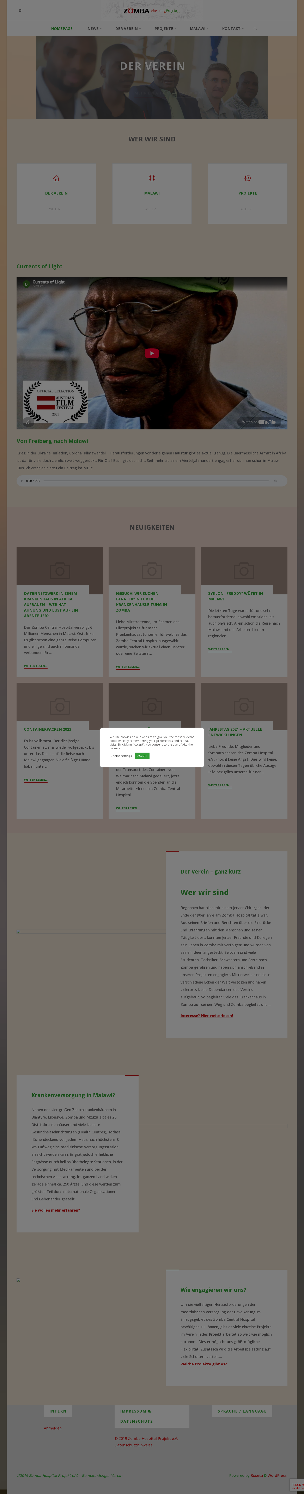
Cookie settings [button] (121, 756)
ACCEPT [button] (142, 756)
